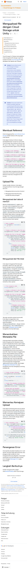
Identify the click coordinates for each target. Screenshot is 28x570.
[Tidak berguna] (20, 17)
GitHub (2, 509)
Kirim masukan (7, 20)
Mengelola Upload (13, 327)
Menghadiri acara (5, 524)
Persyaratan (3, 563)
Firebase (4, 12)
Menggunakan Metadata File (10, 365)
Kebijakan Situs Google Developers (8, 489)
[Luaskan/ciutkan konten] (12, 38)
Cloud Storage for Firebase (12, 8)
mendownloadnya (9, 471)
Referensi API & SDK (5, 503)
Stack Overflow (4, 532)
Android (3, 549)
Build (18, 14)
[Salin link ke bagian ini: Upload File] (15, 182)
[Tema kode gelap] (22, 149)
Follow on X (3, 519)
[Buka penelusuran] (18, 1)
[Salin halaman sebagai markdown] (15, 34)
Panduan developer (5, 500)
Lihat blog (3, 515)
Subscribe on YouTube (5, 521)
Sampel (2, 505)
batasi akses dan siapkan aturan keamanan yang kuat (14, 83)
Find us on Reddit (4, 517)
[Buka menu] (2, 1)
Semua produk (4, 558)
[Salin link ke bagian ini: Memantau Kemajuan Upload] (11, 405)
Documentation (6, 6)
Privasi (8, 563)
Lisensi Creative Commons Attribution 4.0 (15, 485)
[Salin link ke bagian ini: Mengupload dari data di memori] (10, 202)
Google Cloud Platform (6, 556)
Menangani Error (14, 459)
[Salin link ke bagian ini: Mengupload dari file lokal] (4, 261)
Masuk (24, 1)
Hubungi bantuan (4, 530)
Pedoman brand (4, 538)
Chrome (3, 551)
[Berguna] (18, 17)
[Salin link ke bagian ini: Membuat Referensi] (23, 130)
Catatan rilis (3, 536)
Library (2, 507)
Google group (4, 534)
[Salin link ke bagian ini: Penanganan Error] (21, 447)
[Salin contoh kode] (24, 149)
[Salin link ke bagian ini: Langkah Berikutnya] (23, 466)
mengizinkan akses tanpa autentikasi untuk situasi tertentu (14, 78)
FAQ (2, 540)
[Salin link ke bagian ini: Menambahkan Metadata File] (17, 337)
